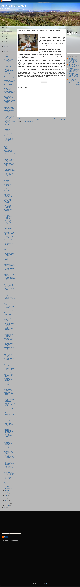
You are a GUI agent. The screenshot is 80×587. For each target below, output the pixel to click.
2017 (5, 48)
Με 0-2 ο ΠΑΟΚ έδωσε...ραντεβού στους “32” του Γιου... (9, 191)
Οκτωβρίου (7, 490)
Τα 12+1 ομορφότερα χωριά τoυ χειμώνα (8, 199)
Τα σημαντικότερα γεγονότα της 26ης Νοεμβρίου (8, 379)
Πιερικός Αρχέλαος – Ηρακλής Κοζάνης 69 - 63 (9, 467)
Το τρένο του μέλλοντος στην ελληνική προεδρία (9, 136)
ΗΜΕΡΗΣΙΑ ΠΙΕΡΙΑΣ (73, 64)
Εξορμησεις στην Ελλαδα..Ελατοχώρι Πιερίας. (8, 97)
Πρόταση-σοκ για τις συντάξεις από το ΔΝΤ (9, 302)
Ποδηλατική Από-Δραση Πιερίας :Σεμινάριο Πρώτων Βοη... (9, 254)
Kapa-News (71, 73)
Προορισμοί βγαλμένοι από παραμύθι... (9, 130)
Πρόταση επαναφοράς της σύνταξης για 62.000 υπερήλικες (9, 324)
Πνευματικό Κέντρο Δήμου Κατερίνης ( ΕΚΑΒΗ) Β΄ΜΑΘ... (9, 344)
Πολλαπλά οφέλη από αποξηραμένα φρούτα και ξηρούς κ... (9, 133)
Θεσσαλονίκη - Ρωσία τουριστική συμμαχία (8, 339)
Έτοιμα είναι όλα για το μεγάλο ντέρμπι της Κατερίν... (8, 459)
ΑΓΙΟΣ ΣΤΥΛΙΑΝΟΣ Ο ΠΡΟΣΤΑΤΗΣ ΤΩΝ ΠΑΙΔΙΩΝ (8, 375)
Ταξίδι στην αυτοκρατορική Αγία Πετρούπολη (9, 481)
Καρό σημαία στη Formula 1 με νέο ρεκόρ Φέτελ (9, 449)
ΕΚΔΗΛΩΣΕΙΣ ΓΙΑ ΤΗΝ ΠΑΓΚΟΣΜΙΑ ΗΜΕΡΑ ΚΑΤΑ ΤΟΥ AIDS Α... (8, 282)
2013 (5, 54)
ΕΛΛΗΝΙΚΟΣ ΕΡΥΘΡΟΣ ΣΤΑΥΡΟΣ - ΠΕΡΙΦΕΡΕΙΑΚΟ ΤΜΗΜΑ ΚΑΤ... (9, 144)
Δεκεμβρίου (7, 56)
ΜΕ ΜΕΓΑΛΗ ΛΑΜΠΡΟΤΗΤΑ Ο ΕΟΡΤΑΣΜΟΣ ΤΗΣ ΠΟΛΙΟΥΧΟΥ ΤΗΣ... (8, 431)
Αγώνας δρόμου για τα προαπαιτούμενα (8, 390)
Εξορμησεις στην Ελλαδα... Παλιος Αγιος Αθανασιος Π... (9, 104)
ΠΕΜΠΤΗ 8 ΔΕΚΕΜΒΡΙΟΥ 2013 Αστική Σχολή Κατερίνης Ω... (9, 117)
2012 (5, 507)
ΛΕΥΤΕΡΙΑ (71, 58)
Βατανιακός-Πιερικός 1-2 (9, 414)
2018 (5, 46)
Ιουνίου (6, 497)
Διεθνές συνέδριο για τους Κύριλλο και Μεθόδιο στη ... (9, 265)
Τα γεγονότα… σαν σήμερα (9, 312)
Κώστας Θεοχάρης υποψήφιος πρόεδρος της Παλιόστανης (9, 407)
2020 (5, 43)
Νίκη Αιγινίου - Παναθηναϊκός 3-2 (8, 64)
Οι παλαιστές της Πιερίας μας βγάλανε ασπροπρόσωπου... (9, 365)
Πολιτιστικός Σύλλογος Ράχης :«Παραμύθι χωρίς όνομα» (9, 258)
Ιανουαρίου (7, 505)
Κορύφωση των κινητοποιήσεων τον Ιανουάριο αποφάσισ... (9, 456)
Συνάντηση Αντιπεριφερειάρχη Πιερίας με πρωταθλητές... (8, 217)
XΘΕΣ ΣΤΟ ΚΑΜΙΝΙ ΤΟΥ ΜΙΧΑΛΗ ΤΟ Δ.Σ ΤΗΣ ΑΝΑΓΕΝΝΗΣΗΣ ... (9, 285)
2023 (5, 38)
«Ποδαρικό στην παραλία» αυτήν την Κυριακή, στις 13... (9, 178)
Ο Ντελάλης (71, 68)
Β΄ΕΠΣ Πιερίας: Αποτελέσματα (7, 470)
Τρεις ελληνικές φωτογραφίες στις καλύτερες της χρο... (8, 195)
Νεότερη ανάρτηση (23, 119)
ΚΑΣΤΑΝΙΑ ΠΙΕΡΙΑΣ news (13, 6)
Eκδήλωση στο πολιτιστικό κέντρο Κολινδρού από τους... (9, 362)
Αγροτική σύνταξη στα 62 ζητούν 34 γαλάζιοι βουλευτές (9, 139)
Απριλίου (6, 500)
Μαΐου (6, 498)
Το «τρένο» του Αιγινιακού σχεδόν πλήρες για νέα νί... (9, 77)
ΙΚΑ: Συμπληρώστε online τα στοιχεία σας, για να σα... (9, 331)
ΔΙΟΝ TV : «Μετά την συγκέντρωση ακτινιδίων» (8, 250)
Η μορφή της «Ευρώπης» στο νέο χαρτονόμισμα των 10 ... (9, 271)
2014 (5, 53)
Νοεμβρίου (7, 57)
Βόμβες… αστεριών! (8, 314)
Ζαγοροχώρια (7, 124)
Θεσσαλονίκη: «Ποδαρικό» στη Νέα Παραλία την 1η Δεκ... (9, 369)
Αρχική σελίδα (40, 119)
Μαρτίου (6, 502)
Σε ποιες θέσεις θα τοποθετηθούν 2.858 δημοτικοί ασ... (8, 328)
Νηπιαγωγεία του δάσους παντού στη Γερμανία (9, 108)
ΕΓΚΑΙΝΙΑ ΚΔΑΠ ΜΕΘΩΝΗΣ (7, 428)
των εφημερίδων (77, 53)
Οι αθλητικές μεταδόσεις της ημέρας (9, 111)
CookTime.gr (14, 533)
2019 (5, 44)
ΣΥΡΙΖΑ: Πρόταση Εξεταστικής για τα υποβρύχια (8, 383)
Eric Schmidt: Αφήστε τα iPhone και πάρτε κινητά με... (9, 298)
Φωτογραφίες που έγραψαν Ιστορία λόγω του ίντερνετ (9, 463)
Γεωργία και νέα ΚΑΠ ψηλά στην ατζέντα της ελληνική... (9, 404)
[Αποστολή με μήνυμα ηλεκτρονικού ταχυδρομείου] (42, 82)
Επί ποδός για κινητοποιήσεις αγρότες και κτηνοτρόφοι (9, 126)
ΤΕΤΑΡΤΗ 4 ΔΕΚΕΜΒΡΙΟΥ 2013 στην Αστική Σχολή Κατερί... (9, 114)
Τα (70, 53)
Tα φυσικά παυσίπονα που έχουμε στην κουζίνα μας (9, 92)
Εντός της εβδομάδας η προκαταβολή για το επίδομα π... (9, 435)
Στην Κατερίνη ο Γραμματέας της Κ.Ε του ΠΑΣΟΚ (9, 147)
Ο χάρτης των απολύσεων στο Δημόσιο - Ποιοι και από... (9, 393)
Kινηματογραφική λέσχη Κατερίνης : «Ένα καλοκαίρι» (9, 226)
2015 (5, 51)
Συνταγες (8, 533)
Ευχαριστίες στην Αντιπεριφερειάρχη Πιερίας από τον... (8, 206)
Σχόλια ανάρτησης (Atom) (28, 121)
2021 (5, 41)
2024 (5, 36)
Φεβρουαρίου (7, 503)
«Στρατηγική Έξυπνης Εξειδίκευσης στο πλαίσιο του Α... (8, 229)
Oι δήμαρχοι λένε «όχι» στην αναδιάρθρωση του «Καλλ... (9, 170)
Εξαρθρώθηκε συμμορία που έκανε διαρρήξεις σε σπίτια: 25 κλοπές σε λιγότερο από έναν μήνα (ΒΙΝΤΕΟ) (74, 61)
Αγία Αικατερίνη (7, 438)
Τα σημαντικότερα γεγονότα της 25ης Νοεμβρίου (8, 443)
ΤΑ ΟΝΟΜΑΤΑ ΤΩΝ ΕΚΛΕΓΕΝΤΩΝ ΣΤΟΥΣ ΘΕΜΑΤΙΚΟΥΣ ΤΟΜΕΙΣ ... (9, 474)
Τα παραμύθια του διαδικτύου (8, 185)
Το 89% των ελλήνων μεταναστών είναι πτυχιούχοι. (8, 60)
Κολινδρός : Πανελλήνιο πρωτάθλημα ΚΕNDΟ (9, 167)
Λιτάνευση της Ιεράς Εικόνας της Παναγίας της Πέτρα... (9, 424)
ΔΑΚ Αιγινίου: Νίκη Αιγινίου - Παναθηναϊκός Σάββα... (9, 94)
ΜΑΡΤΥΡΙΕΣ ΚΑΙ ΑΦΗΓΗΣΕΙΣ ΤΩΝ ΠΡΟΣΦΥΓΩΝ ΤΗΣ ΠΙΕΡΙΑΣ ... (8, 222)
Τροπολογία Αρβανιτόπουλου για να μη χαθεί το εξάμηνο (9, 317)
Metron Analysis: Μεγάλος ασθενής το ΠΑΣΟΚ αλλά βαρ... (9, 386)
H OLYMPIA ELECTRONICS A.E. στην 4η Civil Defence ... (9, 352)
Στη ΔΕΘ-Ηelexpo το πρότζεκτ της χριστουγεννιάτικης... (8, 181)
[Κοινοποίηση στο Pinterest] (46, 82)
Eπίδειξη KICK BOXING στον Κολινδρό (9, 210)
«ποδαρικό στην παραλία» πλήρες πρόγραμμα (9, 81)
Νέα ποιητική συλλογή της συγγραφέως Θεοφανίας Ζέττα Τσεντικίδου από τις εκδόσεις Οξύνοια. (73, 76)
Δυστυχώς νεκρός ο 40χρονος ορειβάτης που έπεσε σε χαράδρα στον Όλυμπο (74, 70)
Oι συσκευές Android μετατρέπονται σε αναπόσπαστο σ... (8, 294)
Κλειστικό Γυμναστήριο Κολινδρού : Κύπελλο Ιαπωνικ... (9, 66)
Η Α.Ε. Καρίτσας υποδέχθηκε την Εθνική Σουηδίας (9, 417)
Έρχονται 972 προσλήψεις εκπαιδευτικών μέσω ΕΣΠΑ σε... (9, 101)
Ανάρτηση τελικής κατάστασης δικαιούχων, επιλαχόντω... (9, 121)
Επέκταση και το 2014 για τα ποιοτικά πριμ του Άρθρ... (9, 164)
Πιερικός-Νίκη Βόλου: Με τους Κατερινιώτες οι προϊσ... (9, 74)
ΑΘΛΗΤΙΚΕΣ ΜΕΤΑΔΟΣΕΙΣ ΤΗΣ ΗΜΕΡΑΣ (8, 212)
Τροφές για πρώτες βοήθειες (8, 304)
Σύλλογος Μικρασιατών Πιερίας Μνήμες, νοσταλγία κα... (9, 335)
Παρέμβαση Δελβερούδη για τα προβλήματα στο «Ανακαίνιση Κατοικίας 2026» (74, 81)
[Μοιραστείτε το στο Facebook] (45, 82)
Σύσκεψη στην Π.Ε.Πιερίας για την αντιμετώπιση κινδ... (9, 233)
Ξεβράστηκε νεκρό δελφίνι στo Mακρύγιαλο (9, 373)
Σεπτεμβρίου (7, 492)
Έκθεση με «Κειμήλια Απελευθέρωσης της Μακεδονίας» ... (8, 355)
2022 (5, 39)
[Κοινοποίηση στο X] (44, 82)
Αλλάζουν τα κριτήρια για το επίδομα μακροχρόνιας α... (9, 320)
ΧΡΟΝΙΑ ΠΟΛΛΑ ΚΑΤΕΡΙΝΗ (7, 440)
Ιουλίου (6, 495)
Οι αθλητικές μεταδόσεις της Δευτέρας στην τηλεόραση (74, 66)
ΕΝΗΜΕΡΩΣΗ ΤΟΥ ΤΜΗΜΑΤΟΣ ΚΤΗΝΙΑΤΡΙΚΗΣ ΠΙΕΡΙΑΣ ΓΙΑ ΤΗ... (8, 202)
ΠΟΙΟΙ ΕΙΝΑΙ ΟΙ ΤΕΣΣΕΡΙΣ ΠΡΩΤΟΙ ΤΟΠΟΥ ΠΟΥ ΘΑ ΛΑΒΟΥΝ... (9, 160)
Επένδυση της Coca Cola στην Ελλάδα (9, 307)
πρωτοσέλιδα (73, 53)
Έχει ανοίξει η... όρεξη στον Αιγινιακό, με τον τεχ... (9, 341)
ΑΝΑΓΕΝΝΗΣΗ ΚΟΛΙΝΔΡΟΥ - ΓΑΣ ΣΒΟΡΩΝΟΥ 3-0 (8, 487)
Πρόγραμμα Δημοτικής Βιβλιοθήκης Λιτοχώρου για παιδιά (9, 237)
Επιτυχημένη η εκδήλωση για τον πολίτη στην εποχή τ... (9, 420)
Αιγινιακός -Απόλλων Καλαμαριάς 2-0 (8, 478)
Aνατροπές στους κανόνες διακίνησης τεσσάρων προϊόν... (9, 483)
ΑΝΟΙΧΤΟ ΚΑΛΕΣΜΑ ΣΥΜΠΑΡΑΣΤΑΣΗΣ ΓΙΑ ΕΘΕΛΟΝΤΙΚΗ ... (9, 174)
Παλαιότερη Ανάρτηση (59, 119)
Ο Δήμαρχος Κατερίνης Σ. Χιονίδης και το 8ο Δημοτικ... (9, 348)
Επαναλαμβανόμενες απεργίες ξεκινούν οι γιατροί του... (8, 452)
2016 (5, 49)
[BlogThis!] (43, 82)
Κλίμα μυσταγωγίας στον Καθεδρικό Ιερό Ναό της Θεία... (9, 278)
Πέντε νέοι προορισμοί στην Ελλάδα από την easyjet (9, 188)
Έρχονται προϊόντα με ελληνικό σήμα (8, 89)
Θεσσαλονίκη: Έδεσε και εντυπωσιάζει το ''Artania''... (9, 247)
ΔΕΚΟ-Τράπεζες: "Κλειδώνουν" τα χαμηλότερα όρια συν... (9, 396)
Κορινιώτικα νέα (72, 79)
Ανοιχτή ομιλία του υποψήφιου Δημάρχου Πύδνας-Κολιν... (9, 310)
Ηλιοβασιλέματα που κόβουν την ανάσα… (8, 151)
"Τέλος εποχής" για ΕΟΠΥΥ (9, 83)
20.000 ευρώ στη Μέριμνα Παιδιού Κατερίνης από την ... (9, 240)
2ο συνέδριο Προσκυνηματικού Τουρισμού (8, 411)
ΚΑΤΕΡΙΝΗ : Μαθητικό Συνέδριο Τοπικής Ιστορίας (8, 156)
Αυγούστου (7, 493)
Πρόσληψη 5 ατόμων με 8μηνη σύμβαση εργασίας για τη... (9, 400)
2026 (5, 33)
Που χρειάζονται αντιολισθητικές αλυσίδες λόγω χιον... (9, 70)
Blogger (47, 583)
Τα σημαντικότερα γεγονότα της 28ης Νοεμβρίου (8, 261)
